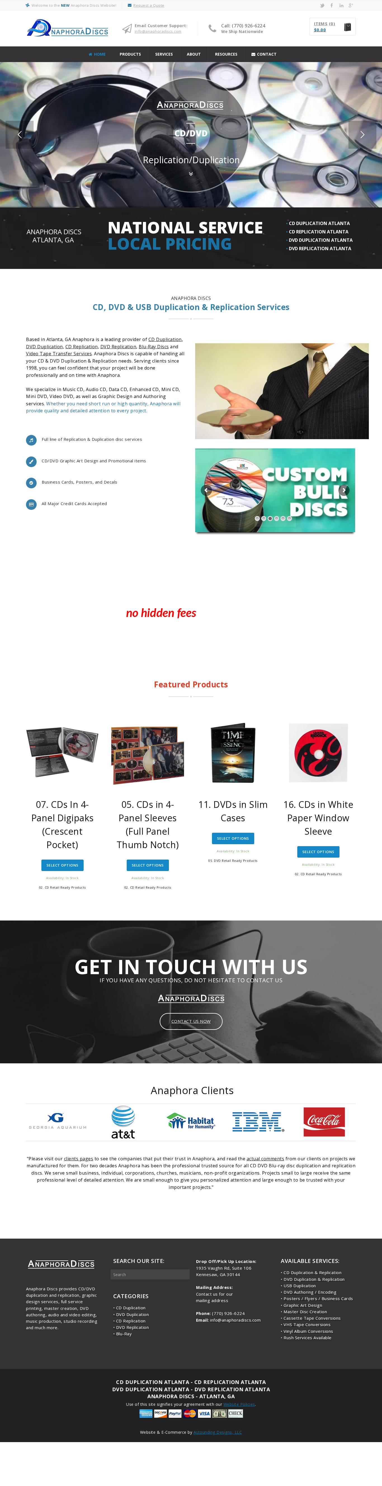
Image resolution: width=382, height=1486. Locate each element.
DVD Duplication (44, 347)
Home (100, 54)
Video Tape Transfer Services (59, 354)
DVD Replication (118, 347)
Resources (226, 54)
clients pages (78, 1159)
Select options (62, 865)
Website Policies (239, 1404)
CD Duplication (165, 339)
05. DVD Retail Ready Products (233, 860)
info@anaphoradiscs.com (158, 31)
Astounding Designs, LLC (218, 1432)
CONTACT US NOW (191, 1021)
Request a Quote (148, 5)
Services (164, 54)
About (194, 54)
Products (130, 54)
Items (321, 23)
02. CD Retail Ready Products (62, 887)
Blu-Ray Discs (154, 347)
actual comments (265, 1159)
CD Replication (81, 347)
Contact (267, 54)
